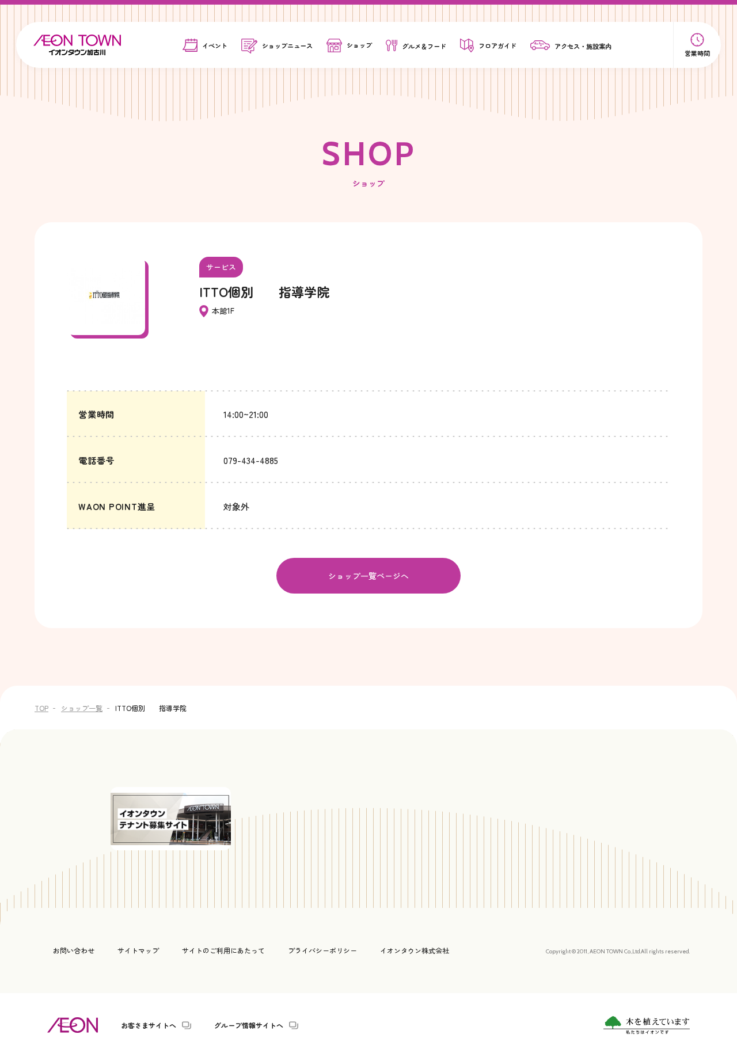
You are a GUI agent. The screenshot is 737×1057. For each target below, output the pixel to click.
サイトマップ (138, 950)
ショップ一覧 (81, 708)
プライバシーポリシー (322, 950)
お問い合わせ (73, 950)
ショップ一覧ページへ (368, 575)
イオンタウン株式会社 (414, 950)
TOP (41, 708)
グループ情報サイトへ (248, 1025)
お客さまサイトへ (148, 1025)
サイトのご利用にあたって (223, 950)
